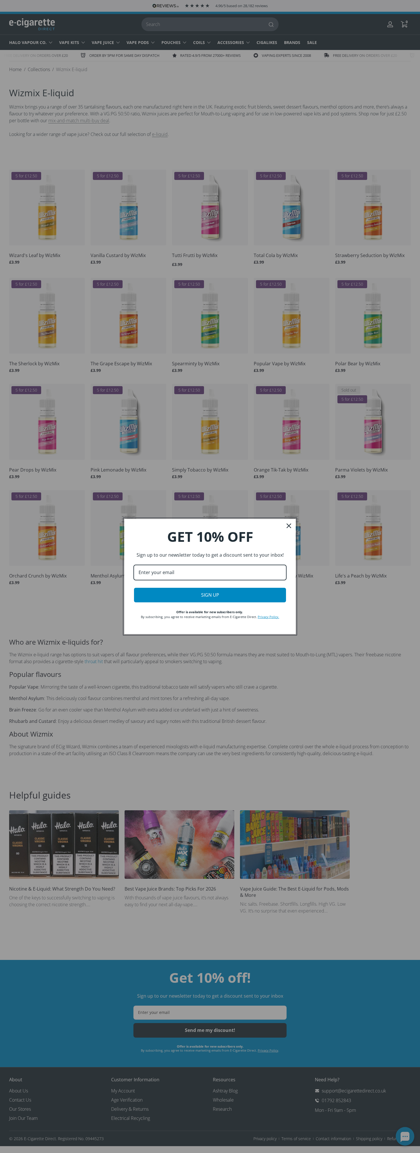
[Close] (289, 526)
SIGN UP (210, 595)
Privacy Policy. (268, 617)
